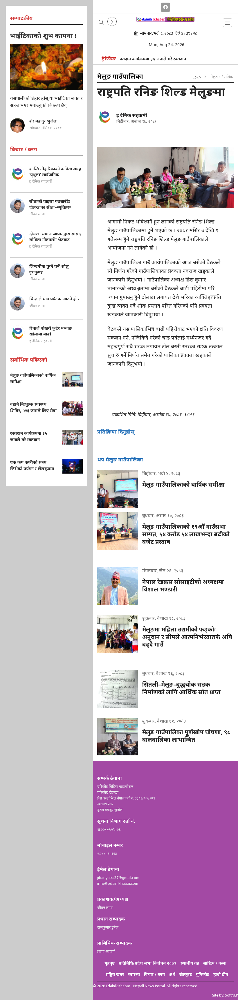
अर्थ (172, 974)
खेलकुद (185, 974)
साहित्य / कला (214, 963)
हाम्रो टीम (220, 974)
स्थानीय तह (190, 963)
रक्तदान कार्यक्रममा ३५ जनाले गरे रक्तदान (138, 59)
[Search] (101, 23)
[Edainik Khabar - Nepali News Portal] (165, 24)
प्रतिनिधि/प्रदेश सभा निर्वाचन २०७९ (147, 963)
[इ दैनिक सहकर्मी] (104, 116)
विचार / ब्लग (154, 974)
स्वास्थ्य (134, 974)
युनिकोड (202, 974)
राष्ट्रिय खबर (115, 974)
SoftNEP (231, 995)
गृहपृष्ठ (196, 76)
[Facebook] (165, 6)
